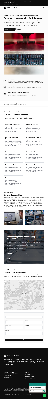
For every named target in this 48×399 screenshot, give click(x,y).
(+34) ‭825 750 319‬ (7, 375)
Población (27, 325)
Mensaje (7, 330)
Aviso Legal (27, 372)
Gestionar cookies (15, 4)
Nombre (7, 315)
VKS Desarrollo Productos (12, 7)
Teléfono (27, 320)
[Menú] (43, 8)
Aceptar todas (6, 4)
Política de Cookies (29, 374)
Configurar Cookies (29, 380)
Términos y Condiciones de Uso (31, 336)
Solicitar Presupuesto (9, 29)
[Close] (44, 384)
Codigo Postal (8, 325)
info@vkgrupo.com (8, 377)
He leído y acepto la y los (22, 336)
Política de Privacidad (19, 336)
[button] (24, 294)
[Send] (44, 391)
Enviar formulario (24, 339)
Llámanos (19, 29)
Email (6, 320)
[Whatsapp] (44, 395)
